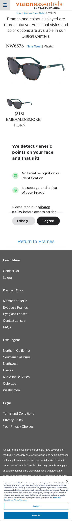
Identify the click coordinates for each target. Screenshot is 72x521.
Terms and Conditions (18, 413)
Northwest (10, 363)
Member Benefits (15, 301)
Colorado (9, 383)
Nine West (34, 46)
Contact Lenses (14, 320)
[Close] (67, 481)
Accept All (36, 515)
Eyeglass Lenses (15, 314)
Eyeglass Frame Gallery (35, 13)
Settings (36, 506)
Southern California (17, 357)
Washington (11, 390)
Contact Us (11, 271)
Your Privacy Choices (18, 426)
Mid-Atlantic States (16, 377)
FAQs (7, 327)
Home (18, 13)
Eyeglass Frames (15, 307)
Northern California (16, 350)
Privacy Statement (20, 500)
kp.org (7, 277)
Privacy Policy (13, 420)
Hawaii (8, 370)
